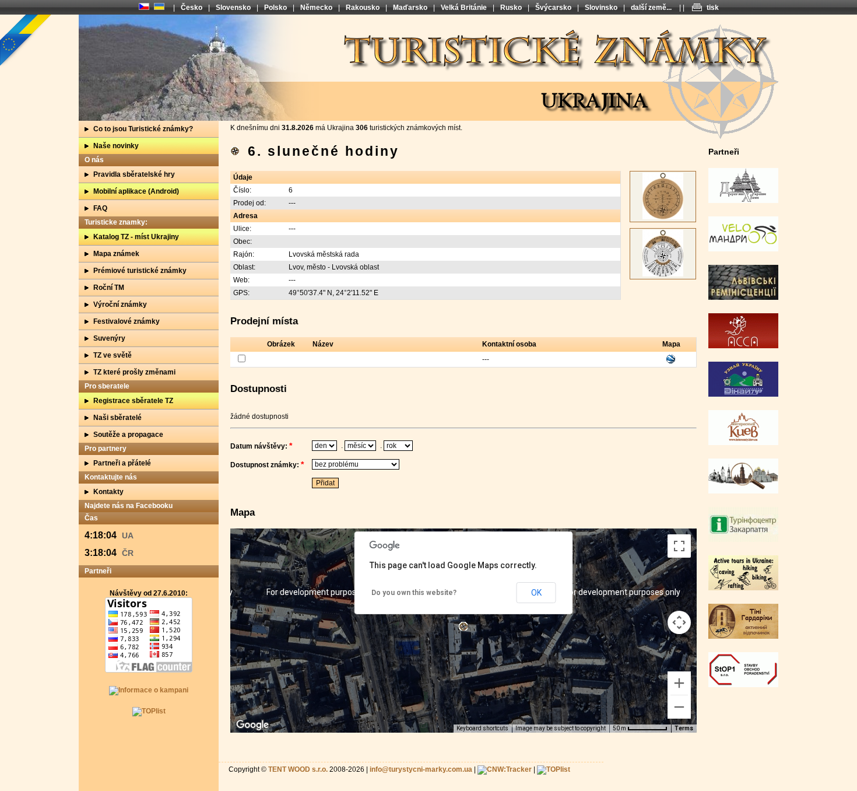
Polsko (275, 8)
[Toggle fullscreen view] (679, 546)
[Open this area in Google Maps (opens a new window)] (252, 725)
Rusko (511, 8)
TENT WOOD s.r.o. (298, 769)
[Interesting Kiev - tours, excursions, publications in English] (743, 443)
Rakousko (363, 8)
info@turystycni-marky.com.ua (421, 769)
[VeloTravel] (743, 249)
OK (536, 592)
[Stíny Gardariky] (743, 636)
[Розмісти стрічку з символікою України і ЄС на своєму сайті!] (26, 41)
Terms (684, 728)
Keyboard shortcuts (482, 728)
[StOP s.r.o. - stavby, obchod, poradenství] (743, 685)
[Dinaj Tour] (743, 394)
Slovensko (233, 8)
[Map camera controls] (679, 622)
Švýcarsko (553, 8)
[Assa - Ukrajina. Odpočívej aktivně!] (743, 346)
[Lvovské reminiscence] (743, 297)
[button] (463, 626)
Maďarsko (410, 8)
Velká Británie (464, 8)
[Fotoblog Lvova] (743, 491)
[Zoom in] (679, 683)
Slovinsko (601, 8)
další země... (651, 8)
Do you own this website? (413, 593)
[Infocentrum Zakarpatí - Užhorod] (743, 540)
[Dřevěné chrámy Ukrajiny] (743, 201)
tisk (713, 8)
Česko (191, 8)
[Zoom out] (679, 707)
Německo (316, 8)
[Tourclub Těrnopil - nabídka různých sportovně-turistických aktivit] (743, 588)
